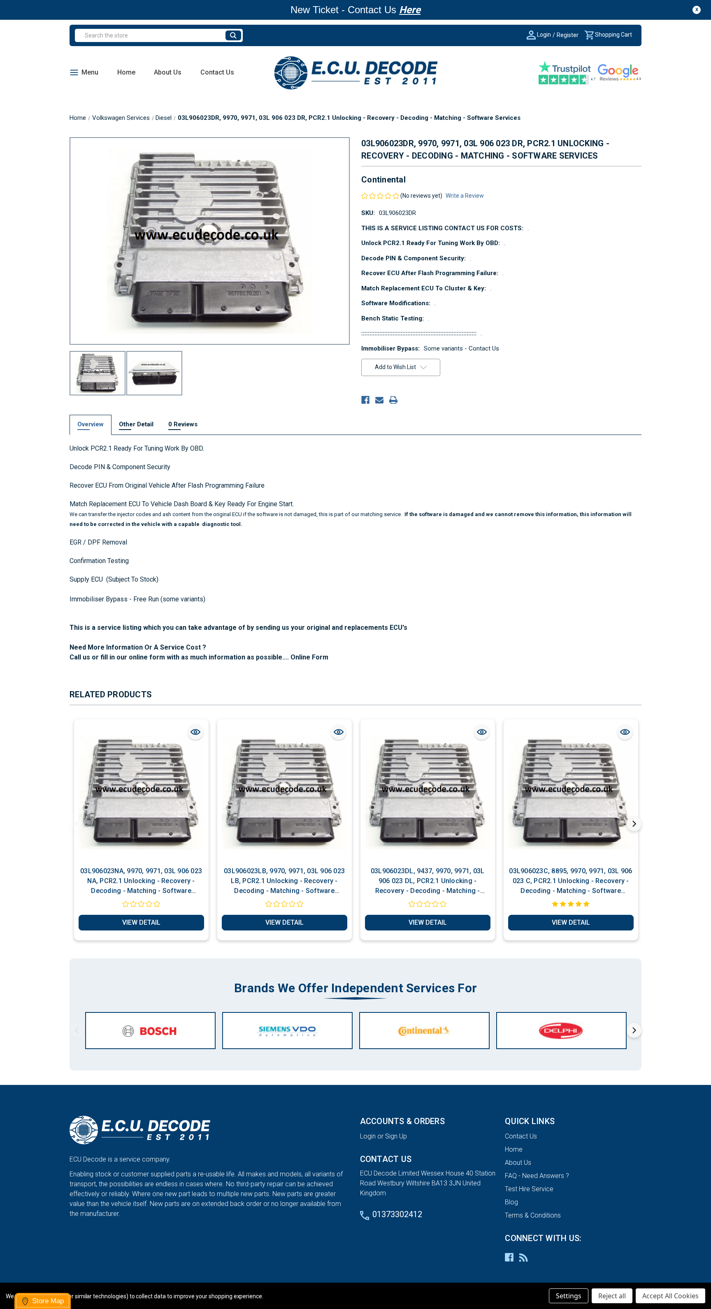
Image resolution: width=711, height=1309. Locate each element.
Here (410, 10)
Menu (89, 72)
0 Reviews (183, 424)
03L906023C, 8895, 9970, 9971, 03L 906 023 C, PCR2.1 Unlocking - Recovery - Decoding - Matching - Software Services (570, 881)
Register (568, 35)
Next (634, 823)
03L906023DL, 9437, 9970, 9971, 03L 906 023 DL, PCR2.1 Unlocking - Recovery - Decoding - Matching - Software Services (428, 881)
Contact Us (217, 72)
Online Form (308, 657)
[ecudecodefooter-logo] (210, 1130)
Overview (90, 424)
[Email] (379, 400)
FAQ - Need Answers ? (537, 1176)
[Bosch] (150, 1030)
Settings (568, 1295)
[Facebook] (365, 400)
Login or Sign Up (383, 1136)
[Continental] (424, 1030)
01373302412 (397, 1214)
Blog (511, 1202)
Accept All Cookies (670, 1295)
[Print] (393, 400)
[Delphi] (561, 1030)
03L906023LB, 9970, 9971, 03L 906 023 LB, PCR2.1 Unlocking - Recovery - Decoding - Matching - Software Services (284, 881)
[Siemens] (287, 1030)
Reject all (612, 1295)
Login (543, 34)
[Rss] (523, 1257)
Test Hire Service (529, 1189)
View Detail (141, 922)
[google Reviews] (619, 72)
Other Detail (136, 424)
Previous (77, 823)
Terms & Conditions (533, 1215)
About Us (167, 72)
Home (126, 72)
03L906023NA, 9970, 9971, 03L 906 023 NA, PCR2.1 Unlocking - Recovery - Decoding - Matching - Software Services (141, 881)
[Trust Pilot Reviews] (567, 72)
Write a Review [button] (465, 195)
